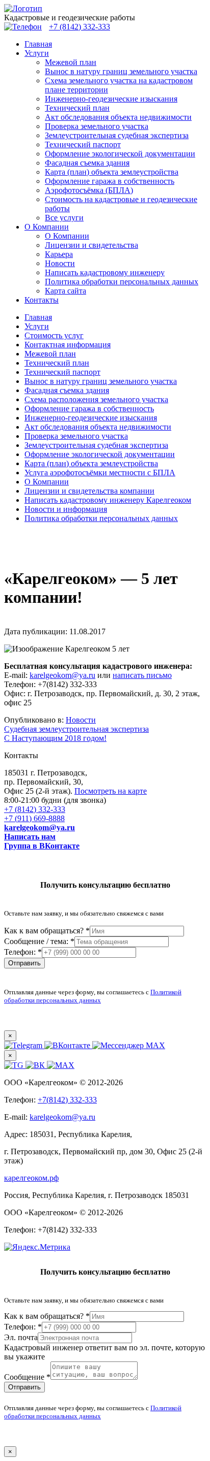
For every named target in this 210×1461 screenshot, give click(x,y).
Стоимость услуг (54, 335)
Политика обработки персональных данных (121, 281)
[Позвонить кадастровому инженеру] (23, 26)
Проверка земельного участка (96, 126)
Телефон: (23, 952)
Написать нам (30, 836)
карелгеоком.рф (31, 1178)
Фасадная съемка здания (87, 162)
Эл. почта (21, 1337)
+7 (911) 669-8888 (34, 818)
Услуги (36, 53)
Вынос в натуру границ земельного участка (121, 71)
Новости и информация (65, 509)
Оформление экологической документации (120, 153)
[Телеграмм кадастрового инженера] (24, 1045)
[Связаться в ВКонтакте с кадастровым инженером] (68, 1045)
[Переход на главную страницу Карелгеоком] (23, 8)
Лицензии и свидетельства (91, 245)
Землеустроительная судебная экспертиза (117, 135)
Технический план (77, 108)
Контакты (41, 300)
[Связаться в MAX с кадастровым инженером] (128, 1045)
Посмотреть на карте (110, 791)
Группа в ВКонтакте (42, 845)
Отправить (24, 963)
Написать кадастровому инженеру (105, 272)
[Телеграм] (14, 1065)
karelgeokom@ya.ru (62, 675)
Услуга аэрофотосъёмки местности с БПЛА (99, 472)
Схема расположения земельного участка (96, 399)
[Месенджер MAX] (60, 1065)
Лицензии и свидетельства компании (89, 490)
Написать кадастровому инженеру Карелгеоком (107, 500)
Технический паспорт (83, 144)
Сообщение (27, 1377)
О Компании (46, 226)
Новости (60, 263)
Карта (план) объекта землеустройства (111, 172)
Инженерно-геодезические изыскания (111, 98)
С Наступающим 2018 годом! (55, 738)
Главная (38, 44)
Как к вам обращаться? (47, 930)
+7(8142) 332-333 (67, 1099)
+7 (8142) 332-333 (34, 809)
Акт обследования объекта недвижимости (118, 117)
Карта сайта (65, 290)
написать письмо (142, 675)
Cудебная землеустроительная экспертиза (76, 729)
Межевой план (70, 62)
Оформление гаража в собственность (109, 181)
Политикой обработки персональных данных (92, 996)
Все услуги (64, 217)
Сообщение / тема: (39, 941)
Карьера (59, 254)
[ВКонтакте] (36, 1065)
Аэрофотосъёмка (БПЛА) (89, 190)
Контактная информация (67, 344)
